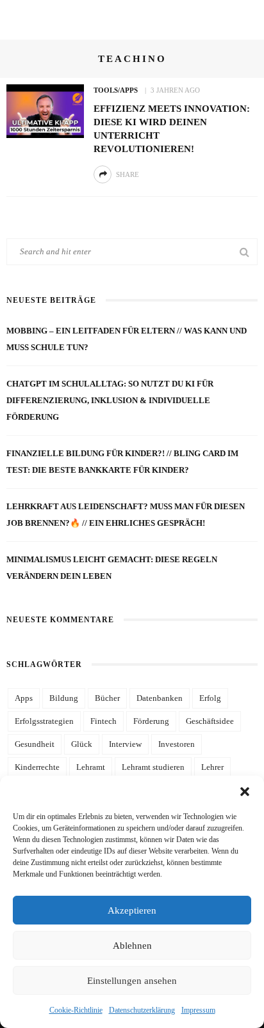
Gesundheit (34, 744)
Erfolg (210, 698)
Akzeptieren (132, 910)
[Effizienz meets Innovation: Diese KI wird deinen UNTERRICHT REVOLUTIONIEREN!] (45, 110)
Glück (81, 744)
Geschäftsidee (210, 721)
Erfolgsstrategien (44, 721)
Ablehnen (132, 945)
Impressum (198, 1010)
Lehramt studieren (153, 767)
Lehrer (212, 767)
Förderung (151, 721)
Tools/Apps (116, 90)
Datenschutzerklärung (142, 1010)
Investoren (176, 744)
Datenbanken (159, 698)
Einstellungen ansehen (132, 981)
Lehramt (90, 767)
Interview (125, 744)
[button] (244, 791)
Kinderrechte (37, 767)
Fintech (103, 721)
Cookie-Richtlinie (76, 1010)
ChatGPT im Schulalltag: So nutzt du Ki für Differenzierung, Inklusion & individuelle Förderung (109, 400)
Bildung (63, 698)
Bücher (107, 698)
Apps (24, 698)
